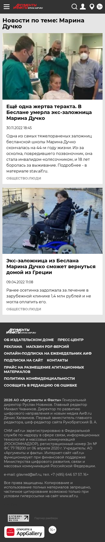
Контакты (57, 360)
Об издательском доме (29, 340)
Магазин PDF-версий (47, 346)
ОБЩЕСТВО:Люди (23, 178)
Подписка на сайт (23, 360)
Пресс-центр (71, 340)
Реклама (13, 346)
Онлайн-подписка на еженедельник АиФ (48, 353)
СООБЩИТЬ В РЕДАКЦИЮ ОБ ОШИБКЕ (40, 385)
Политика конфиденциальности (39, 378)
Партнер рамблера (46, 518)
